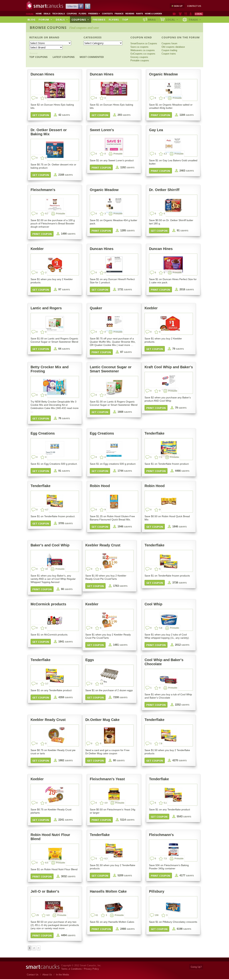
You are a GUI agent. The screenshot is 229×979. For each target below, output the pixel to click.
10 (46, 569)
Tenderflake (154, 433)
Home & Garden (153, 14)
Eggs (89, 660)
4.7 (46, 509)
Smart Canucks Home (42, 966)
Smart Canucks (48, 6)
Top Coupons (38, 55)
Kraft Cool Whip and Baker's (169, 367)
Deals (47, 14)
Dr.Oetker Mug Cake (102, 720)
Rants (139, 14)
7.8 (160, 743)
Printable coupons (139, 60)
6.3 (106, 858)
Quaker (96, 308)
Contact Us (194, 6)
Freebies (94, 14)
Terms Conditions (71, 969)
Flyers (82, 14)
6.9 (48, 915)
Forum (45, 19)
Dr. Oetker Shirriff (164, 190)
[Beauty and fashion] (180, 13)
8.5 (46, 862)
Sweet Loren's (102, 130)
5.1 (165, 803)
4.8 (101, 683)
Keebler (37, 249)
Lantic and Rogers (46, 308)
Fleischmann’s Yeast (107, 779)
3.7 (46, 683)
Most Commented (92, 57)
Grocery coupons (139, 57)
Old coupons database (173, 47)
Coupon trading (169, 50)
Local (172, 19)
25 (37, 915)
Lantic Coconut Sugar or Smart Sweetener (110, 369)
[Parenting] (190, 13)
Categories (93, 37)
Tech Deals (58, 14)
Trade (195, 19)
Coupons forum (169, 43)
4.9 (106, 803)
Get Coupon (40, 115)
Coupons (72, 14)
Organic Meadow (163, 74)
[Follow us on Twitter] (88, 6)
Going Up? (196, 967)
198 (157, 915)
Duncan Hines (42, 74)
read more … (125, 345)
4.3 (165, 154)
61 (97, 915)
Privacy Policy (91, 969)
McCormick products (48, 604)
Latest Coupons (64, 57)
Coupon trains (169, 53)
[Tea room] (174, 13)
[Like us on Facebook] (74, 6)
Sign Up (178, 6)
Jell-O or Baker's (45, 891)
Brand (54, 37)
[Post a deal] (198, 13)
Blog (31, 19)
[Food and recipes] (185, 13)
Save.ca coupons (139, 47)
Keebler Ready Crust (102, 545)
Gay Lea (156, 130)
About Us (47, 974)
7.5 (165, 858)
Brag (152, 19)
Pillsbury (156, 891)
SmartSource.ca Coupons (143, 43)
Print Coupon (160, 115)
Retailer (36, 37)
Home (39, 14)
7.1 (160, 457)
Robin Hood (100, 486)
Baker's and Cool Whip (50, 545)
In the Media (62, 974)
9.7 (46, 213)
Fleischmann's (43, 190)
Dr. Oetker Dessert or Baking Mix (49, 132)
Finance (119, 14)
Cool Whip (153, 604)
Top (125, 19)
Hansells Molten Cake (108, 891)
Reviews (129, 14)
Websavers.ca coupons (142, 50)
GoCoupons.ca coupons (142, 53)
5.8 (160, 628)
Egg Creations (43, 433)
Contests (107, 14)
